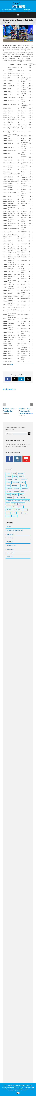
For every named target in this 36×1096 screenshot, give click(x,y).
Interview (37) (10, 534)
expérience (16, 482)
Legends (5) (10, 541)
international (25, 488)
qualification (10, 500)
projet (16, 497)
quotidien (17, 500)
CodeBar (16, 479)
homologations (16, 485)
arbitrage (9, 476)
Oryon (8, 494)
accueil (8, 473)
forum (8, 485)
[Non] (34, 1089)
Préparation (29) (11, 545)
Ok (18, 1093)
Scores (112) (10, 553)
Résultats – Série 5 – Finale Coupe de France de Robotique (26, 411)
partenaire (14, 494)
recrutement (25, 500)
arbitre (15, 476)
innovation (9, 488)
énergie (25, 513)
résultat (8, 507)
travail (8, 513)
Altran (14, 473)
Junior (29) (10, 538)
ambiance (20, 473)
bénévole (21, 476)
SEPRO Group (10, 510)
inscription (16, 488)
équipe (8, 516)
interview (9, 491)
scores (21, 507)
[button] (4, 404)
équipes (14, 516)
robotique (14, 504)
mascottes (16, 491)
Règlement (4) (10, 549)
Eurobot (9, 482)
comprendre (24, 479)
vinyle (13, 513)
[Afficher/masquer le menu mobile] (18, 15)
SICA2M (18, 510)
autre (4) (9, 526)
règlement (21, 504)
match (22, 491)
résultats (15, 507)
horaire (23, 485)
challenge (9, 479)
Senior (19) (10, 557)
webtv (19, 513)
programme (9, 497)
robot (8, 504)
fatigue (23, 482)
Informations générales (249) (15, 530)
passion (21, 494)
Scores (11, 364)
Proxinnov (22, 497)
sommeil (24, 510)
